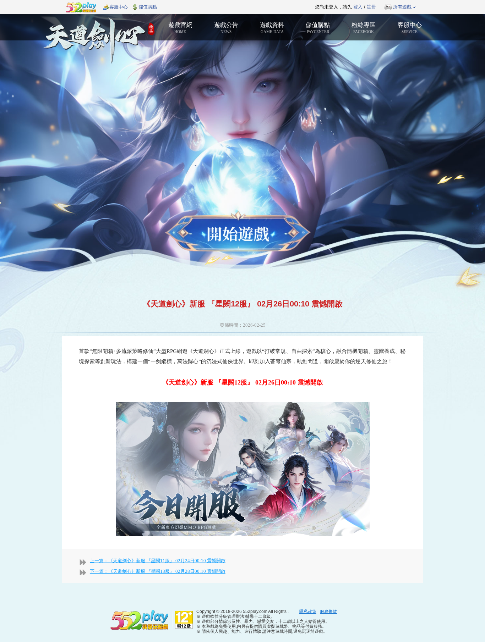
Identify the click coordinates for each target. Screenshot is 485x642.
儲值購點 (147, 7)
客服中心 (118, 7)
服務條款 (328, 611)
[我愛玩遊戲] (139, 619)
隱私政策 (307, 611)
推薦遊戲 (224, 7)
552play (81, 7)
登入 (358, 7)
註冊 (371, 7)
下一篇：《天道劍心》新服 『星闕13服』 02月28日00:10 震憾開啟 (157, 571)
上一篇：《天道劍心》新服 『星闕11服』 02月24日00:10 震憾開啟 (157, 560)
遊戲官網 (180, 28)
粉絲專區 (364, 28)
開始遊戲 (237, 232)
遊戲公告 (226, 28)
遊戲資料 (272, 28)
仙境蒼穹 (98, 41)
